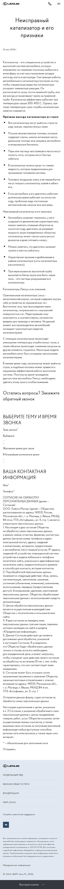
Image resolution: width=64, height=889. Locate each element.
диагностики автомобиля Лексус (22, 378)
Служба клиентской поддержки (19, 814)
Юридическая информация (17, 865)
